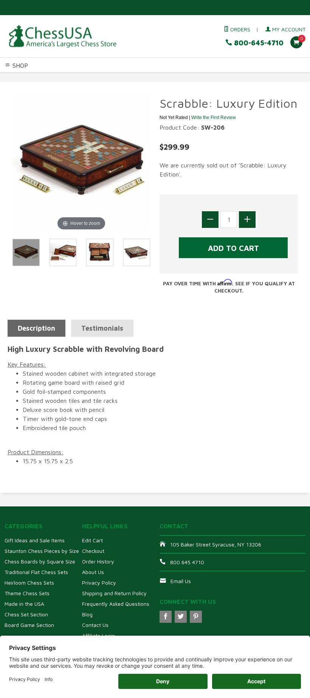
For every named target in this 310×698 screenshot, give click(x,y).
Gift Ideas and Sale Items (35, 540)
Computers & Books (232, 77)
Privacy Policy (99, 582)
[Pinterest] (196, 617)
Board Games (18, 86)
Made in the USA (24, 603)
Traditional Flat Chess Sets (36, 572)
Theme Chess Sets (27, 593)
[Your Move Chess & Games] (62, 36)
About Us (93, 572)
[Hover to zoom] (81, 162)
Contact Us (95, 625)
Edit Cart (92, 540)
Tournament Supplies (176, 77)
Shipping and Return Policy (114, 593)
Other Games (276, 77)
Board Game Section (29, 625)
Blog (87, 614)
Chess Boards (130, 77)
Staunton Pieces (51, 77)
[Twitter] (181, 617)
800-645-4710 (258, 43)
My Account (288, 29)
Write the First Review (213, 117)
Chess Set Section (26, 614)
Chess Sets (14, 77)
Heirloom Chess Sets (29, 582)
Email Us (180, 581)
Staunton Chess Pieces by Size (42, 551)
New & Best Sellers (62, 86)
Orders (239, 29)
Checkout (93, 551)
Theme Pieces (93, 77)
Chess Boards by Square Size (40, 561)
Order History (98, 561)
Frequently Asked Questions (115, 603)
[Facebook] (166, 617)
